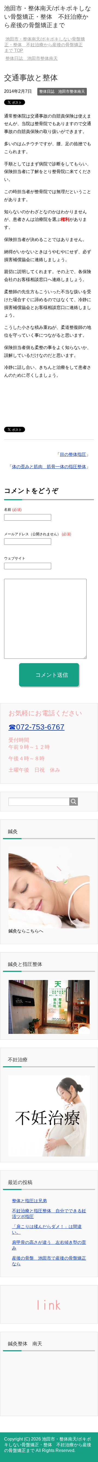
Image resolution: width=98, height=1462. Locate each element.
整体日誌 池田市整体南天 (62, 91)
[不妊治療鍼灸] (49, 1154)
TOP (44, 45)
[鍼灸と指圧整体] (49, 1031)
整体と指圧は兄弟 (29, 1200)
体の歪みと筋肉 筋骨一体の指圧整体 (49, 466)
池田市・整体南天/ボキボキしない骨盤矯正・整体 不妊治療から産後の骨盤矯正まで (47, 17)
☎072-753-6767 (36, 727)
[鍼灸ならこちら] (49, 925)
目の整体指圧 (73, 454)
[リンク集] (49, 1315)
